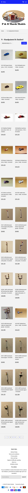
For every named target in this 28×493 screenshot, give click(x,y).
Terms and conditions (14, 454)
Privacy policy (14, 456)
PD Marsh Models (10, 484)
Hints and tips (14, 458)
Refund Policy (14, 452)
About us (14, 462)
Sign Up (24, 477)
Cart (25, 2)
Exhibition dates (14, 464)
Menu (4, 2)
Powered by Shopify (19, 484)
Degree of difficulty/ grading (14, 460)
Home (2, 31)
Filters (24, 43)
